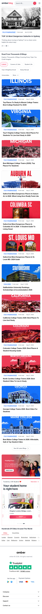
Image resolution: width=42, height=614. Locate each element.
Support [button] (5, 601)
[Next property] (37, 507)
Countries (15, 533)
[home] (7, 3)
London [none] (4, 537)
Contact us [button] (6, 605)
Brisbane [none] (34, 540)
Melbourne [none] (14, 540)
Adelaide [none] (27, 540)
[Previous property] (4, 507)
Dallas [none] (3, 540)
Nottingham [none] (32, 537)
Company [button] (6, 592)
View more (34, 481)
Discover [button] (6, 596)
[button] (25, 3)
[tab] (17, 523)
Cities (5, 533)
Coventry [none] (16, 537)
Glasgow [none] (10, 537)
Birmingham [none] (24, 537)
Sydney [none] (21, 540)
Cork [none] (8, 540)
